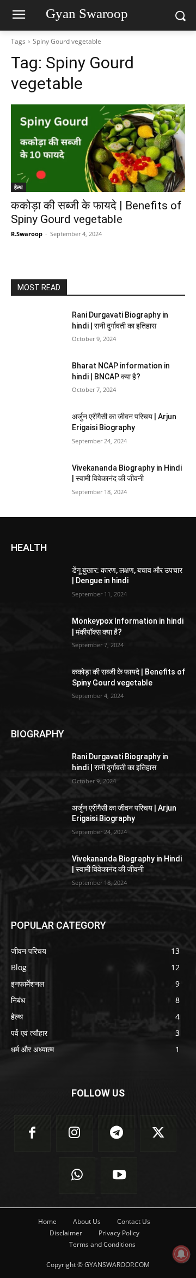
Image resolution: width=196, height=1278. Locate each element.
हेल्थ (18, 187)
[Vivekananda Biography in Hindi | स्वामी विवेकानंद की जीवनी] (37, 481)
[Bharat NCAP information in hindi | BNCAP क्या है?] (37, 379)
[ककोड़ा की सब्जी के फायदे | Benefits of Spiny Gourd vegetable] (98, 148)
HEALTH (29, 547)
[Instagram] (74, 1133)
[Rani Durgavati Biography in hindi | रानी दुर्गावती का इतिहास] (37, 328)
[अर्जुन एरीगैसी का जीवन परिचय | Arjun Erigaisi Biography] (37, 430)
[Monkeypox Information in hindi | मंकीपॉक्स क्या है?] (37, 634)
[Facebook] (32, 1133)
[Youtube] (119, 1175)
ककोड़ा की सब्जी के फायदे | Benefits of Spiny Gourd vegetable (96, 212)
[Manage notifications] (181, 1254)
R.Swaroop (26, 234)
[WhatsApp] (77, 1175)
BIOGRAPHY (37, 734)
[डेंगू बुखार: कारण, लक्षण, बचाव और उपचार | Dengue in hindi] (37, 583)
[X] (158, 1133)
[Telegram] (116, 1133)
